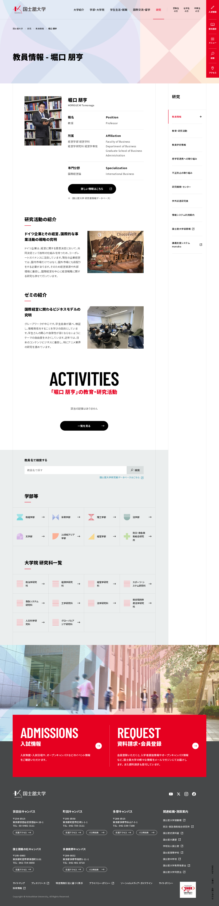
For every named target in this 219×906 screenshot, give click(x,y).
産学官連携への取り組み (184, 158)
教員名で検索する (36, 460)
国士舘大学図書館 (181, 228)
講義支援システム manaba (181, 244)
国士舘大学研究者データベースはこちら (120, 477)
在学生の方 (187, 9)
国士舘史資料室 (171, 833)
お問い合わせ (212, 894)
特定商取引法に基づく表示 (69, 883)
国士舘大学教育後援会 (174, 865)
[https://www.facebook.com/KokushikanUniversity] (194, 794)
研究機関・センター (181, 186)
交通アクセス (21, 832)
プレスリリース (38, 883)
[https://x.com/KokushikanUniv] (179, 794)
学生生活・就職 (118, 10)
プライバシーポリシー (100, 883)
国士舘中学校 (170, 859)
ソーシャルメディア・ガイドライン (136, 883)
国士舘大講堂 (170, 839)
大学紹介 (79, 10)
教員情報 (176, 116)
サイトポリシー (166, 883)
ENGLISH (212, 870)
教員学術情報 (179, 144)
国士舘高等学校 (171, 852)
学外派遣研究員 (180, 200)
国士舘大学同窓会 (172, 872)
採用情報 (17, 888)
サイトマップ (19, 883)
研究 (158, 10)
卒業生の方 (197, 9)
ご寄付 (212, 881)
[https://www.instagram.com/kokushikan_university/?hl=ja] (186, 794)
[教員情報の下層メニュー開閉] (200, 117)
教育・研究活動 (179, 130)
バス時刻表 (94, 832)
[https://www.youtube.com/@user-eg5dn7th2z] (171, 794)
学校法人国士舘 (171, 846)
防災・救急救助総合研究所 (176, 826)
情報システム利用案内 (183, 214)
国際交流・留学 (141, 10)
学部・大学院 (97, 10)
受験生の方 (176, 9)
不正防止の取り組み (182, 172)
